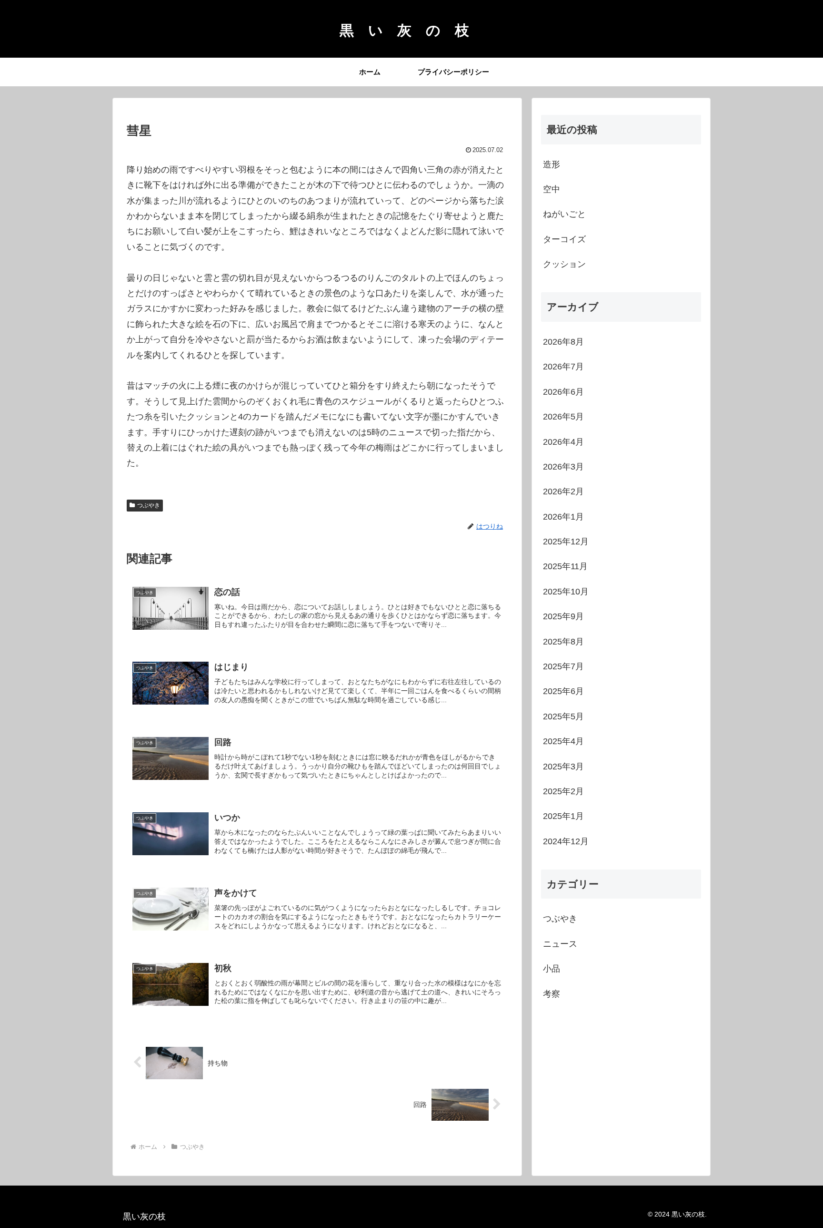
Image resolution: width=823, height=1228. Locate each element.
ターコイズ (564, 239)
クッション (564, 264)
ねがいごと (564, 214)
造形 (551, 164)
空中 (551, 189)
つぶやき (148, 505)
